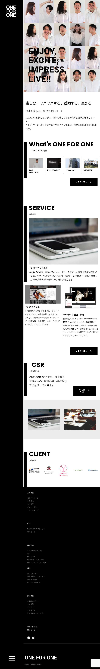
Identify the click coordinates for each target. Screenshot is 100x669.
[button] (84, 182)
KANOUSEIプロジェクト (36, 529)
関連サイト (31, 630)
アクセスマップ (33, 510)
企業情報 (30, 493)
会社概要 (30, 504)
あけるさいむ (32, 573)
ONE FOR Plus (33, 601)
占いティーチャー (33, 582)
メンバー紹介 (32, 507)
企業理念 (30, 501)
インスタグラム (32, 307)
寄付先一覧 (31, 532)
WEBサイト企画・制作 (73, 314)
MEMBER (88, 170)
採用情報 (30, 596)
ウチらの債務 (32, 579)
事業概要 (30, 545)
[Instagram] (33, 637)
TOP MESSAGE (34, 171)
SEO (29, 568)
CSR (29, 523)
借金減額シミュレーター (36, 576)
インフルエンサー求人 (35, 613)
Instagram (31, 556)
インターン (31, 610)
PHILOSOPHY (53, 170)
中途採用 (30, 604)
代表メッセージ (33, 498)
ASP (28, 553)
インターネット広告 (38, 268)
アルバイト (31, 607)
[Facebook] (28, 637)
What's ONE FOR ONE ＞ (49, 60)
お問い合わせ (32, 626)
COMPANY (70, 170)
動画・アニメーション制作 (37, 562)
